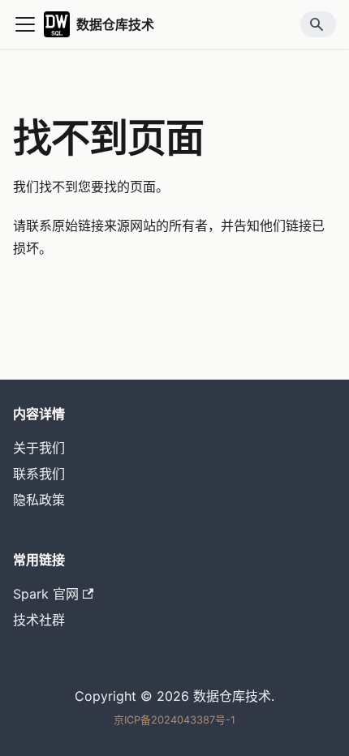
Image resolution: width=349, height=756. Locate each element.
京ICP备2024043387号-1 (174, 720)
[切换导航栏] (25, 24)
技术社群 (39, 620)
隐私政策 (39, 500)
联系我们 (39, 474)
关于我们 (39, 448)
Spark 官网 (46, 594)
